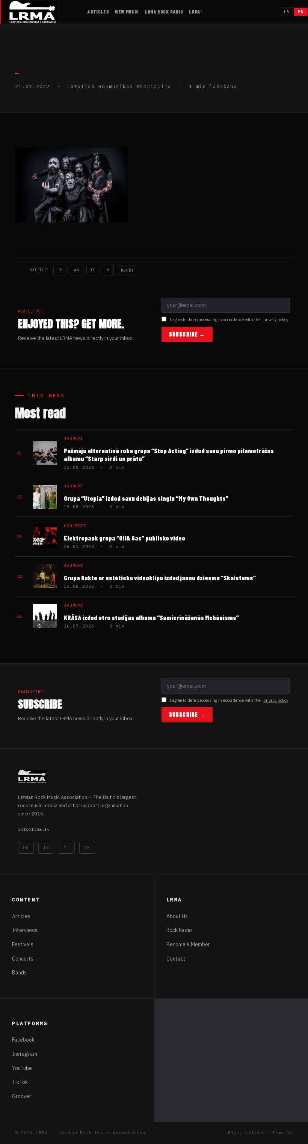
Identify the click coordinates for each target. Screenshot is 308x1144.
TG (93, 269)
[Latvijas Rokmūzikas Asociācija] (40, 12)
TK (87, 847)
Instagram (24, 1054)
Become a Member (188, 944)
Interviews (25, 930)
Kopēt (127, 270)
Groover (21, 1096)
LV (287, 11)
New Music (127, 12)
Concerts (22, 958)
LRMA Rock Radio (164, 12)
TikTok (20, 1082)
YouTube (22, 1068)
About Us (177, 916)
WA (76, 269)
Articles (98, 12)
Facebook (23, 1039)
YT (66, 847)
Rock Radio (179, 930)
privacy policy (275, 319)
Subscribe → (187, 334)
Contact (176, 958)
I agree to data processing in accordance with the (228, 319)
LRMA (195, 12)
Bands (19, 972)
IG (46, 847)
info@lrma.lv (34, 829)
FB (60, 269)
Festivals (22, 944)
